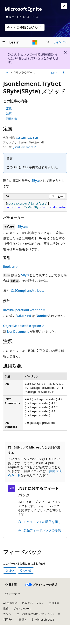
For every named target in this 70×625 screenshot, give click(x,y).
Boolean (9, 266)
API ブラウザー (23, 72)
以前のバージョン (33, 603)
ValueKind (23, 316)
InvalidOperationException (22, 310)
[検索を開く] (48, 42)
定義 (9, 108)
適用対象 (11, 118)
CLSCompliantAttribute (28, 290)
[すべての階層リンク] (6, 73)
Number (42, 316)
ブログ (53, 603)
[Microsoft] (35, 42)
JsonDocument (18, 331)
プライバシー (21, 608)
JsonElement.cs (23, 147)
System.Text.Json (27, 137)
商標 (21, 619)
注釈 (9, 113)
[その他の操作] (63, 73)
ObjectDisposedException (22, 326)
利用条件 (8, 619)
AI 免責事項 (10, 603)
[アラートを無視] (64, 6)
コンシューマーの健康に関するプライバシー (30, 614)
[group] (35, 206)
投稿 (6, 608)
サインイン (60, 42)
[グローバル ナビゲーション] (4, 42)
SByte (36, 180)
